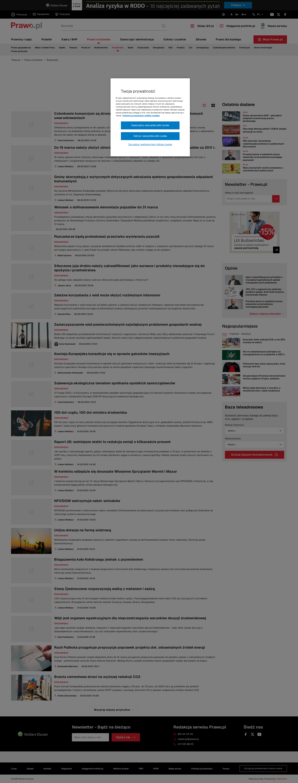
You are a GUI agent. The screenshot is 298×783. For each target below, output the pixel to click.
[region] (150, 117)
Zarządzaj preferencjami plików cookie (150, 144)
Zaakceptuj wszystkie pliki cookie (150, 125)
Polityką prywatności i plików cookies (141, 115)
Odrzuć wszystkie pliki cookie (150, 135)
